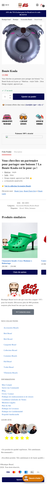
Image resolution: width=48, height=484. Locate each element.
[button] (41, 26)
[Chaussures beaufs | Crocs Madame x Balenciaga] (20, 240)
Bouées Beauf (34, 206)
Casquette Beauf (10, 345)
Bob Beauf (8, 333)
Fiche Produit (6, 152)
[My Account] (37, 5)
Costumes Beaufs (10, 356)
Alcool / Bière (24, 208)
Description (18, 152)
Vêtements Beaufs (11, 373)
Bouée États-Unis (30, 191)
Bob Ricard (8, 339)
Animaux (32, 208)
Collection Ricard (10, 350)
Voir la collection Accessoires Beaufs (17, 186)
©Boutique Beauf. (7, 464)
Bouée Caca (18, 191)
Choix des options (19, 272)
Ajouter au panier (28, 97)
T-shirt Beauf (9, 367)
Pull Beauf (8, 362)
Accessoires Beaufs (26, 19)
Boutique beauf (6, 19)
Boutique (15, 19)
